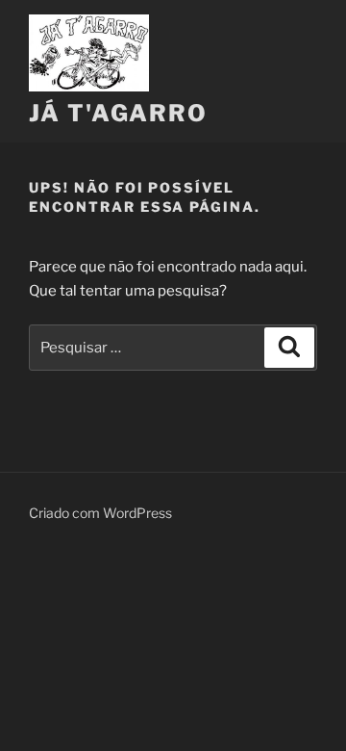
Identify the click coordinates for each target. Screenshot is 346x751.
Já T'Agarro (118, 113)
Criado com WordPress (100, 513)
